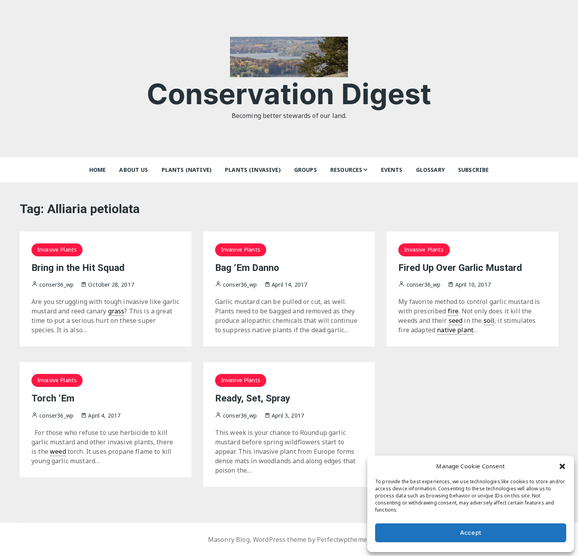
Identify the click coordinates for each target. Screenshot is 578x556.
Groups (305, 169)
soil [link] (489, 320)
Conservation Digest (289, 94)
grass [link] (116, 311)
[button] (562, 466)
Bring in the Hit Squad (78, 267)
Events (392, 169)
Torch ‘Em (52, 398)
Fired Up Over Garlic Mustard (460, 267)
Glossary (430, 169)
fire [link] (453, 311)
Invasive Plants (57, 249)
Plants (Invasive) (253, 169)
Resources (346, 169)
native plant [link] (455, 330)
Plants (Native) (187, 169)
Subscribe (473, 169)
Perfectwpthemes (343, 539)
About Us (133, 169)
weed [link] (58, 451)
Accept (470, 532)
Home (97, 169)
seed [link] (456, 320)
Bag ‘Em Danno (247, 267)
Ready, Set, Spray (252, 398)
